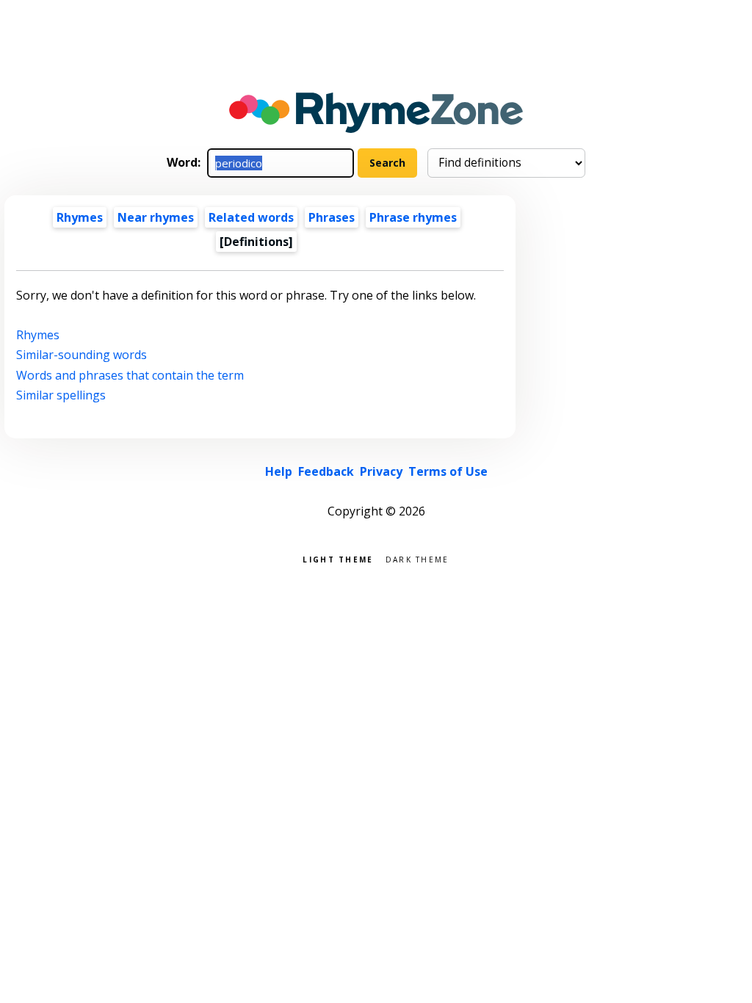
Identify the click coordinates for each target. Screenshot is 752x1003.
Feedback (326, 471)
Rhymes (80, 217)
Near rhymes (156, 217)
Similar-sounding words (81, 355)
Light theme (338, 558)
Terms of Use (448, 471)
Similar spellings (61, 395)
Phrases (331, 217)
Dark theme (417, 558)
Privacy (381, 471)
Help (278, 471)
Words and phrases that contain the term (130, 375)
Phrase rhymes (413, 217)
